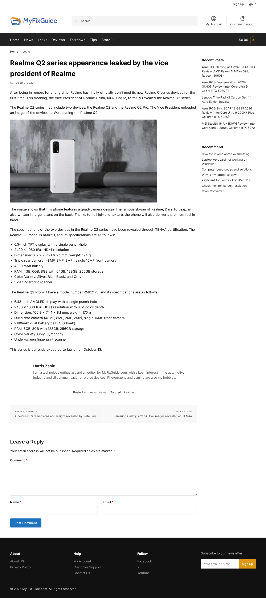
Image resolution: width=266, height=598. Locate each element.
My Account (213, 24)
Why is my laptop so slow (219, 174)
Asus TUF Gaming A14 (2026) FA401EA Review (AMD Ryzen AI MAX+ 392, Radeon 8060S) (228, 71)
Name (15, 502)
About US (17, 561)
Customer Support (242, 24)
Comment (18, 460)
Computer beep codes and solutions (227, 169)
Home (14, 51)
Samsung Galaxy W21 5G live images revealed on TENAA (153, 416)
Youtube (143, 573)
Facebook (144, 561)
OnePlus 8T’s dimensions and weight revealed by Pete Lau (55, 416)
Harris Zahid (44, 366)
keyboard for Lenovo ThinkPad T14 (226, 180)
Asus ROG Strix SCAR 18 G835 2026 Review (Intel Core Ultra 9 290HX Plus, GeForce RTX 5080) (228, 113)
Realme (129, 392)
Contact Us (82, 573)
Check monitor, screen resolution (224, 185)
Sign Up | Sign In (244, 4)
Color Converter (213, 191)
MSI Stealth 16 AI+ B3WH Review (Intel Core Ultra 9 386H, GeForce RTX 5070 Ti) (228, 128)
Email (108, 502)
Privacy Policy (20, 567)
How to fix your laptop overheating (226, 154)
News (102, 392)
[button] (247, 39)
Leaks (93, 392)
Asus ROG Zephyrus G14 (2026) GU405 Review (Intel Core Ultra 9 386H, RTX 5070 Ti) (225, 86)
